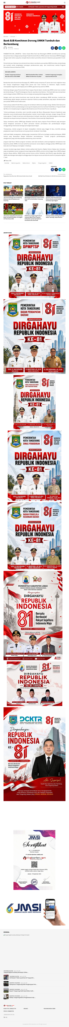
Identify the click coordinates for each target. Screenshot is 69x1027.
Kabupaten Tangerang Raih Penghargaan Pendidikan (47, 7)
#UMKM (50, 163)
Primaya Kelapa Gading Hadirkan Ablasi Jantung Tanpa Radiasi (55, 216)
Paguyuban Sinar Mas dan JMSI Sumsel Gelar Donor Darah (18, 175)
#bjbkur (34, 163)
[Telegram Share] (60, 48)
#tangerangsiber (42, 163)
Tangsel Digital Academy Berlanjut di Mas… (16, 972)
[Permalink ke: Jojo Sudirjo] (5, 48)
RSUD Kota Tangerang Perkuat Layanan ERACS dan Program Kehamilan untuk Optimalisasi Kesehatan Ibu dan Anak (33, 218)
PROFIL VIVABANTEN (9, 1011)
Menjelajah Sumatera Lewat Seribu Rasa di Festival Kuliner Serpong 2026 (34, 199)
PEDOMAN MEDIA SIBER (49, 1008)
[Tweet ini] (56, 48)
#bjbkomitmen (26, 163)
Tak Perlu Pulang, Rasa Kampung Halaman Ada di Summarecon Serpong (13, 199)
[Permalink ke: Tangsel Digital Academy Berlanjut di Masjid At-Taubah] (34, 952)
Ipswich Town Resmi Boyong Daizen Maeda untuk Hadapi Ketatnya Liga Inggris (54, 199)
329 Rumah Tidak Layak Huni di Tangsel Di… (22, 978)
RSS (6, 1017)
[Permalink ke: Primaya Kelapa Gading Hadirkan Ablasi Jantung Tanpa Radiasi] (55, 209)
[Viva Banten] (34, 2)
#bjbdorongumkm (15, 163)
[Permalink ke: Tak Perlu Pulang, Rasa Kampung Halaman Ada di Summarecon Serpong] (13, 190)
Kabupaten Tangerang (14, 982)
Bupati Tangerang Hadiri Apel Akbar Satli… (21, 991)
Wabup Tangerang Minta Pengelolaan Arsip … (22, 997)
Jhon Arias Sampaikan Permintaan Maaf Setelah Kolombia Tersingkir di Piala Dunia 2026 (13, 217)
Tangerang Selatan (8, 970)
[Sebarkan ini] (52, 48)
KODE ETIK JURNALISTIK (10, 1008)
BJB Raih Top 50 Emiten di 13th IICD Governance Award (51, 175)
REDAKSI (26, 1008)
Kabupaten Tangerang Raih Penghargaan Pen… (23, 984)
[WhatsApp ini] (63, 48)
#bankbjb (6, 163)
